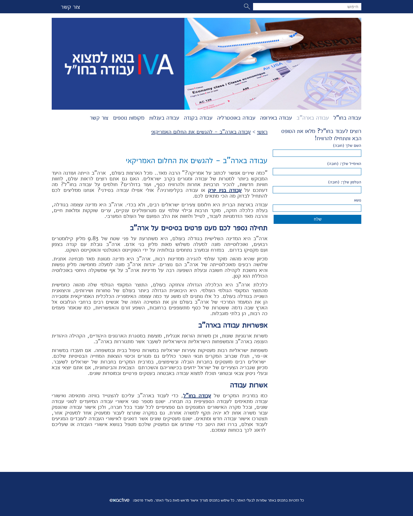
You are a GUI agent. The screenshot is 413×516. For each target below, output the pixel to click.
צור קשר (70, 6)
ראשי (262, 131)
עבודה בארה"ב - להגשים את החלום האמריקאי (201, 131)
